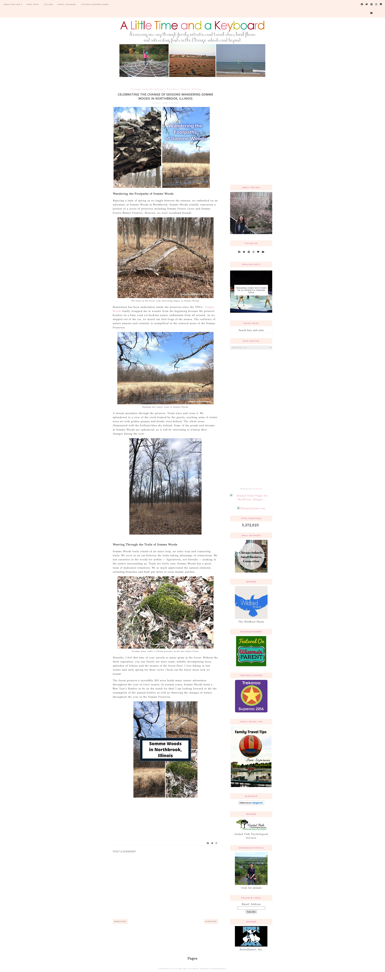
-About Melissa (11, 4)
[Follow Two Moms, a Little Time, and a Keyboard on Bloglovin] (251, 804)
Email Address (251, 904)
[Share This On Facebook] (208, 843)
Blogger (257, 489)
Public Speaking (66, 4)
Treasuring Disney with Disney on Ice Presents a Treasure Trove (251, 290)
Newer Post (120, 921)
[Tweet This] (212, 843)
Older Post (211, 921)
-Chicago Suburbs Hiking (94, 4)
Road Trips (33, 4)
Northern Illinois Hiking (183, 89)
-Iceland (48, 4)
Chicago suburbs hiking (147, 89)
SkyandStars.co (218, 969)
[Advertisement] (251, 134)
